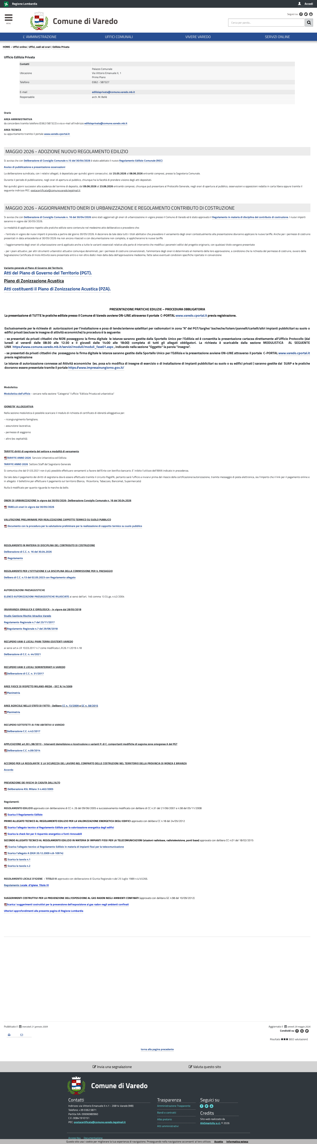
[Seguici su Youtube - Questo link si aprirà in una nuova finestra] (311, 14)
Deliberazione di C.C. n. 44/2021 (22, 654)
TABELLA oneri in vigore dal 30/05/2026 (31, 507)
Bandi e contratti (166, 1112)
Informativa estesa (237, 1142)
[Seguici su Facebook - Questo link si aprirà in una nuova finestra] (301, 14)
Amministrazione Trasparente (173, 1105)
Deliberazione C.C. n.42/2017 (23, 731)
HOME (6, 47)
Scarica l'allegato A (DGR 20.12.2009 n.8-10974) (35, 853)
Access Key (74, 1138)
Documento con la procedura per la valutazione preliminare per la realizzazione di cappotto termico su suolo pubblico (75, 526)
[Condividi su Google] (302, 1031)
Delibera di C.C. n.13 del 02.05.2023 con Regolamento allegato (40, 577)
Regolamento (15, 558)
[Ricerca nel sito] (309, 23)
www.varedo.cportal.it (294, 353)
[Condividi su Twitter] (307, 1031)
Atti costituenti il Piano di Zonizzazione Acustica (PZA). (57, 288)
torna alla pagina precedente (157, 1049)
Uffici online (20, 47)
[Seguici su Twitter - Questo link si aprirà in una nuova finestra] (306, 14)
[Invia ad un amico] (25, 1035)
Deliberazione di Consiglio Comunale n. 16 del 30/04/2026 (57, 217)
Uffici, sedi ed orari (40, 47)
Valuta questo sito (206, 1066)
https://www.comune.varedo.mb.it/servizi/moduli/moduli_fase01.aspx (63, 346)
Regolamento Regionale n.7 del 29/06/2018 (32, 629)
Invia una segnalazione (114, 1066)
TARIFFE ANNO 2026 (19, 458)
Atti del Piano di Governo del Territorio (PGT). (48, 272)
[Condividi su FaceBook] (297, 1031)
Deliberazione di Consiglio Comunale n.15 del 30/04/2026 (57, 161)
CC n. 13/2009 (70, 706)
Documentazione (93, 1138)
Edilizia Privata (61, 47)
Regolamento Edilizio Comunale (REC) (140, 161)
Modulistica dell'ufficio (17, 394)
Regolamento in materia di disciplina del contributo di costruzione (250, 217)
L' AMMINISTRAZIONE (39, 36)
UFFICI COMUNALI (119, 36)
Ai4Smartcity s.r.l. (210, 1123)
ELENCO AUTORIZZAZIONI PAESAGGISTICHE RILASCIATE (36, 596)
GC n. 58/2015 (89, 706)
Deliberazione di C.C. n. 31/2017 (25, 673)
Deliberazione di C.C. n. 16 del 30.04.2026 (28, 552)
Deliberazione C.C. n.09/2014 (23, 750)
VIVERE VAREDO (198, 36)
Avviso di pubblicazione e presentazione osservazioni (34, 167)
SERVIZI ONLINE (277, 36)
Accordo (8, 770)
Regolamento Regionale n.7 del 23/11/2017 (29, 622)
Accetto (218, 1142)
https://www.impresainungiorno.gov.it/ (96, 367)
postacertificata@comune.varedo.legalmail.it (100, 1122)
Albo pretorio (164, 1119)
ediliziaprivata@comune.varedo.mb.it (113, 92)
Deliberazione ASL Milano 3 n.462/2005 (30, 789)
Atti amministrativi (168, 1126)
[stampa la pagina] (13, 1035)
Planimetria (13, 693)
